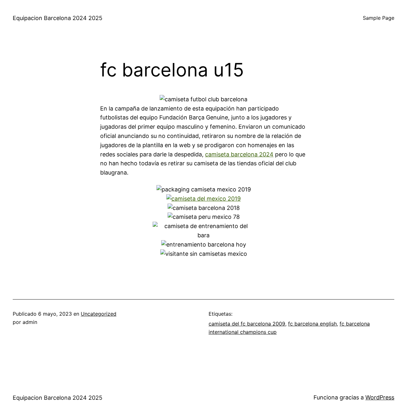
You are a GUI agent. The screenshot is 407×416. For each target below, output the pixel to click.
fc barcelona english (312, 323)
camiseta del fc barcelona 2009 (247, 323)
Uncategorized (98, 314)
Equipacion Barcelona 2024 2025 (57, 18)
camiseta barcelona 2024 (239, 154)
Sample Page (378, 18)
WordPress (379, 397)
